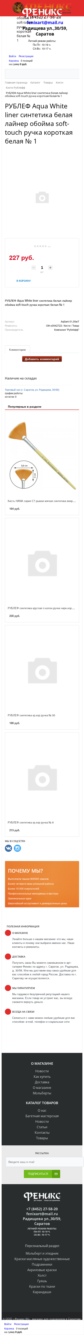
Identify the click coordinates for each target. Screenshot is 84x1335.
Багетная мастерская (42, 1116)
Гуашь (42, 1281)
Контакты (42, 1132)
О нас (42, 1110)
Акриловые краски (42, 1270)
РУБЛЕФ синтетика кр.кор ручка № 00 (31, 715)
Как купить (42, 1076)
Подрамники (42, 1264)
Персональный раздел (42, 1245)
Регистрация (26, 56)
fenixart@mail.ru (42, 1213)
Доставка (42, 1082)
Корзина (14, 60)
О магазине (42, 1087)
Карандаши (42, 1292)
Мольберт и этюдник (42, 1253)
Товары (42, 1138)
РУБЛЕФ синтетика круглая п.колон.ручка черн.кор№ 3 (42, 608)
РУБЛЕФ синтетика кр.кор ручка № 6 (31, 822)
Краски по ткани (42, 1286)
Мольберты (42, 1093)
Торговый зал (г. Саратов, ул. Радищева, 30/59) (32, 389)
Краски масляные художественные (42, 1259)
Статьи (42, 1127)
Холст (42, 1275)
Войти (13, 56)
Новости (42, 1071)
